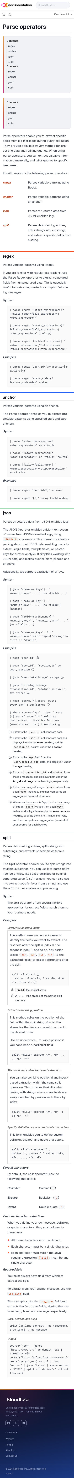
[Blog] (24, 1423)
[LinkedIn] (16, 1423)
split (10, 62)
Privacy (9, 1473)
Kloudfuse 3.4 (61, 14)
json (10, 56)
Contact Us (11, 1455)
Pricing (9, 1444)
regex (11, 46)
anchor (12, 51)
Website (10, 1439)
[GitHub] (8, 1423)
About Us (10, 1450)
